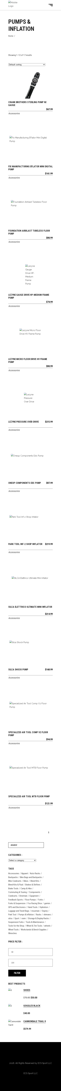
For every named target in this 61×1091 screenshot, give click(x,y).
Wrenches (12, 933)
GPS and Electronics (17, 907)
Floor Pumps (30, 899)
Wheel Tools (13, 929)
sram (23, 918)
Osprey (45, 911)
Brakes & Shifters (32, 884)
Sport (17, 918)
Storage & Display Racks (38, 918)
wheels (47, 925)
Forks (40, 899)
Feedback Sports (15, 899)
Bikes (26, 881)
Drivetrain (23, 896)
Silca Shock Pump (18, 669)
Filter (17, 973)
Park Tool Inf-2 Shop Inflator (25, 544)
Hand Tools (32, 907)
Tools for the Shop (16, 925)
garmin (47, 903)
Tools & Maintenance (35, 922)
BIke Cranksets (14, 881)
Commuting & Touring (17, 892)
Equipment (34, 896)
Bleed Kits (34, 881)
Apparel (24, 873)
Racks (38, 914)
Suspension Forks (16, 922)
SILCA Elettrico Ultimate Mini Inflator (30, 606)
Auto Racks (35, 873)
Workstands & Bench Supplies (33, 929)
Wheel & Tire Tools (34, 925)
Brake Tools (13, 888)
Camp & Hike (26, 888)
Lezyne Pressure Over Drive (23, 421)
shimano (47, 914)
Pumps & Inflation (26, 914)
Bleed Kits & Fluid (15, 884)
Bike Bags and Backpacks (31, 877)
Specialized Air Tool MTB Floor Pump (29, 796)
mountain (35, 911)
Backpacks (13, 877)
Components (34, 892)
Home (10, 36)
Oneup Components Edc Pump (24, 483)
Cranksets (12, 896)
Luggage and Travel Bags (18, 911)
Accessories (14, 113)
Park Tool (12, 914)
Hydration (44, 907)
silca (10, 918)
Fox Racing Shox (35, 903)
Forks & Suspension (16, 903)
